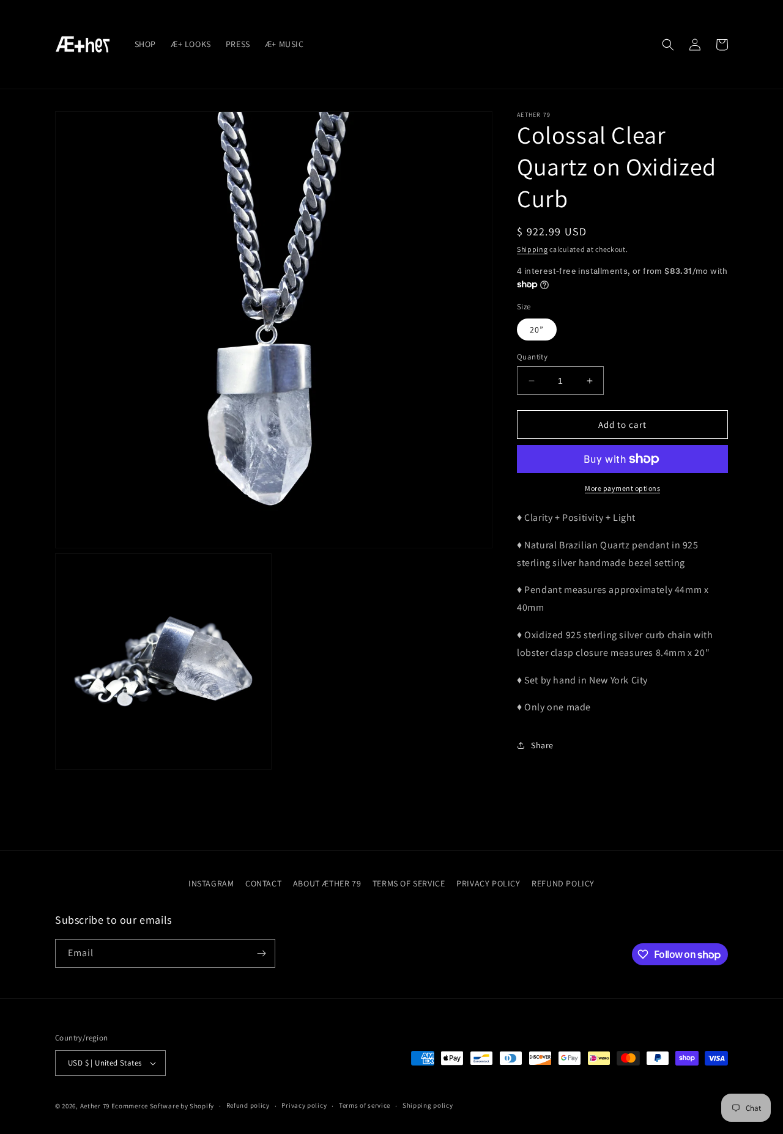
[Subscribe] (261, 953)
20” (537, 329)
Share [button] (542, 745)
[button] (668, 44)
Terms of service (364, 1105)
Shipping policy (428, 1105)
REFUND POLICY (563, 883)
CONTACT (263, 883)
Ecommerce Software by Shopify (162, 1106)
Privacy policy (304, 1105)
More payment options (622, 488)
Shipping (532, 249)
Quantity (532, 357)
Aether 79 (94, 1106)
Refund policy (248, 1105)
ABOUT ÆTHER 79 (327, 883)
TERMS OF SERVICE (409, 883)
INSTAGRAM (211, 883)
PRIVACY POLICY (488, 883)
